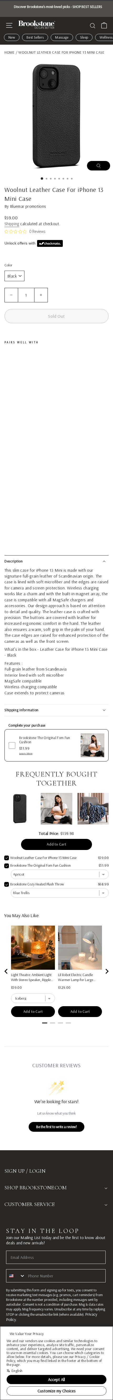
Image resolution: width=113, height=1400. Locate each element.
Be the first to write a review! (56, 1126)
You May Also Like (21, 915)
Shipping (11, 223)
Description (13, 561)
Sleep (84, 37)
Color (8, 265)
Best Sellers (35, 37)
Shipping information (21, 710)
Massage (61, 37)
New (11, 37)
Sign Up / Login (24, 1171)
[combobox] (15, 1275)
